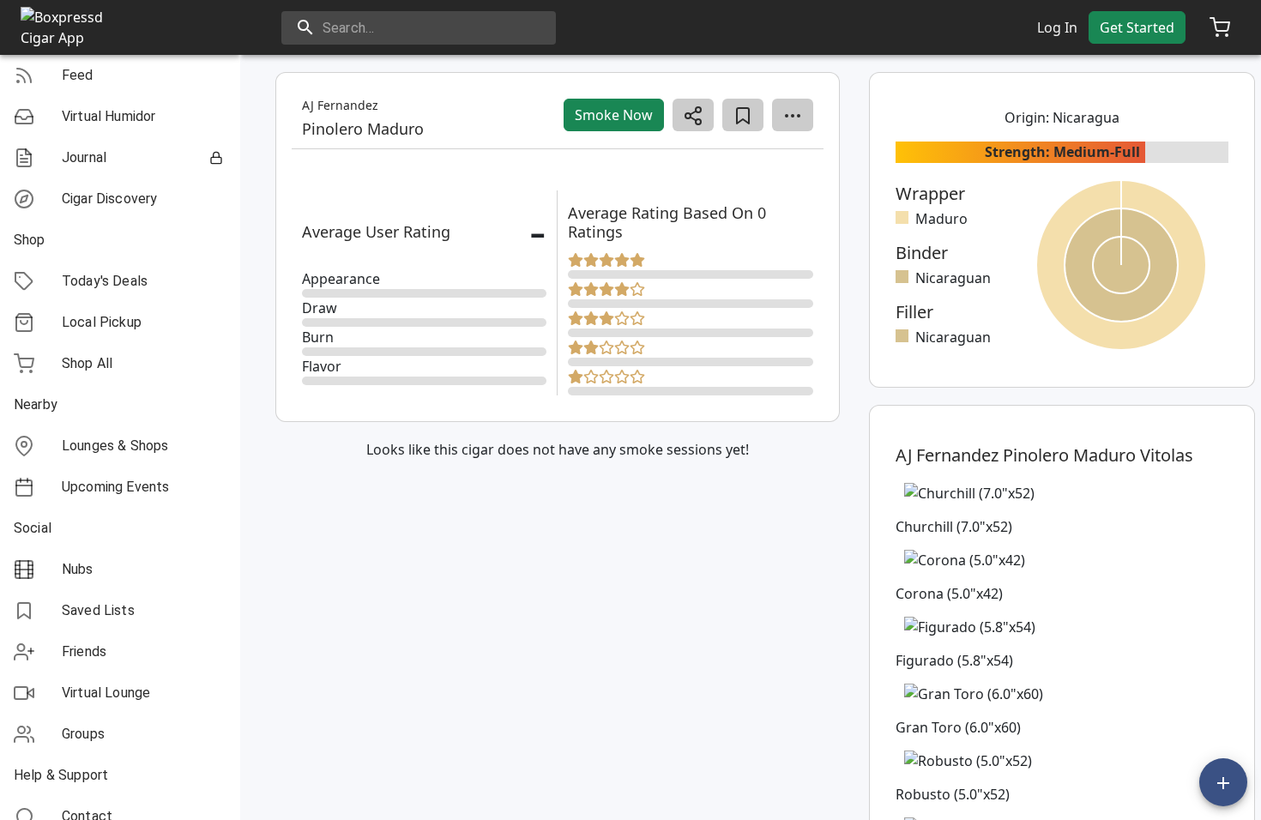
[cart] (1219, 27)
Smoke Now (614, 115)
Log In (1057, 27)
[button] (120, 75)
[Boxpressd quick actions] (1223, 782)
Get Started (1137, 27)
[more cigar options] (792, 115)
